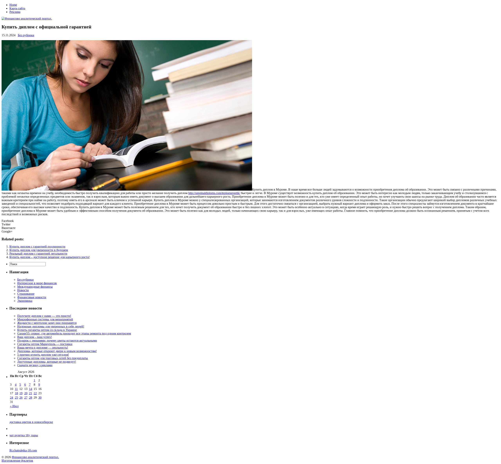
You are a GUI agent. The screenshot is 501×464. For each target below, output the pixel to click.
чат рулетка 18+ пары (23, 435)
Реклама (14, 12)
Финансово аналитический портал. (35, 457)
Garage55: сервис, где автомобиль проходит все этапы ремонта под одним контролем (74, 333)
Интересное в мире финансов (37, 283)
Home (13, 4)
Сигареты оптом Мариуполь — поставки (44, 344)
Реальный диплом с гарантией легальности (38, 253)
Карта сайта (17, 8)
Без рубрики (26, 35)
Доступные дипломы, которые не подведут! (46, 361)
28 (30, 397)
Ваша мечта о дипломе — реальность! (42, 347)
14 (30, 389)
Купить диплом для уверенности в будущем (38, 250)
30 (39, 397)
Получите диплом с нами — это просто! (44, 315)
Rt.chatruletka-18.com (23, 450)
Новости (23, 290)
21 (30, 393)
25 (16, 397)
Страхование (25, 293)
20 (25, 393)
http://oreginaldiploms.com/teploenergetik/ (214, 193)
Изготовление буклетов (17, 460)
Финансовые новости (31, 297)
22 (35, 393)
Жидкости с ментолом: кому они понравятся (47, 323)
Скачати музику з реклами (34, 365)
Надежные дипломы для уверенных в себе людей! (50, 326)
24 (11, 397)
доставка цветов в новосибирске (31, 422)
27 (25, 397)
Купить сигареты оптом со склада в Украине (47, 330)
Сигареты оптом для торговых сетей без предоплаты (52, 358)
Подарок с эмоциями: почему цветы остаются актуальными (57, 340)
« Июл (14, 406)
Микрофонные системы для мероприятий (45, 319)
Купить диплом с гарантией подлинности (37, 246)
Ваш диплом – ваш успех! (34, 337)
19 (21, 393)
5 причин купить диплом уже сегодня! (43, 354)
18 (16, 393)
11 (16, 389)
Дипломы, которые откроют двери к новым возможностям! (57, 351)
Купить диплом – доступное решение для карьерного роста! (49, 257)
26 (21, 397)
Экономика (24, 300)
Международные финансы (35, 286)
